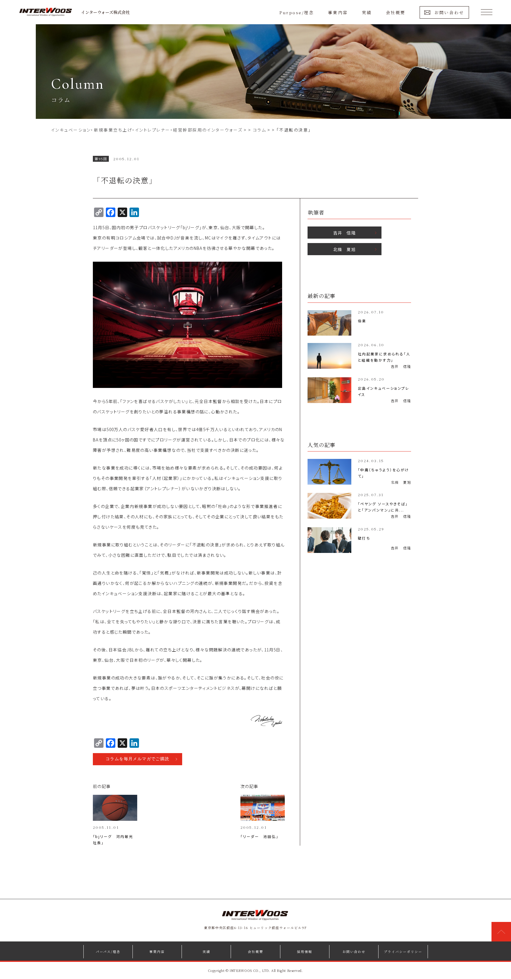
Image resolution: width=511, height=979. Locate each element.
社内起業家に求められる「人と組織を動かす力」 (384, 357)
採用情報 (304, 951)
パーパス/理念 (108, 951)
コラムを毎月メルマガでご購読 (137, 758)
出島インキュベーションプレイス (383, 391)
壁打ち (364, 538)
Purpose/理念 (296, 12)
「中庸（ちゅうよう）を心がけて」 (383, 472)
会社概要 (395, 12)
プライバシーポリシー (403, 951)
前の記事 (102, 786)
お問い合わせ (449, 12)
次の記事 (249, 786)
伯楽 (362, 320)
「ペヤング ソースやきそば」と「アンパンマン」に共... (383, 506)
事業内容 (337, 12)
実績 (367, 12)
